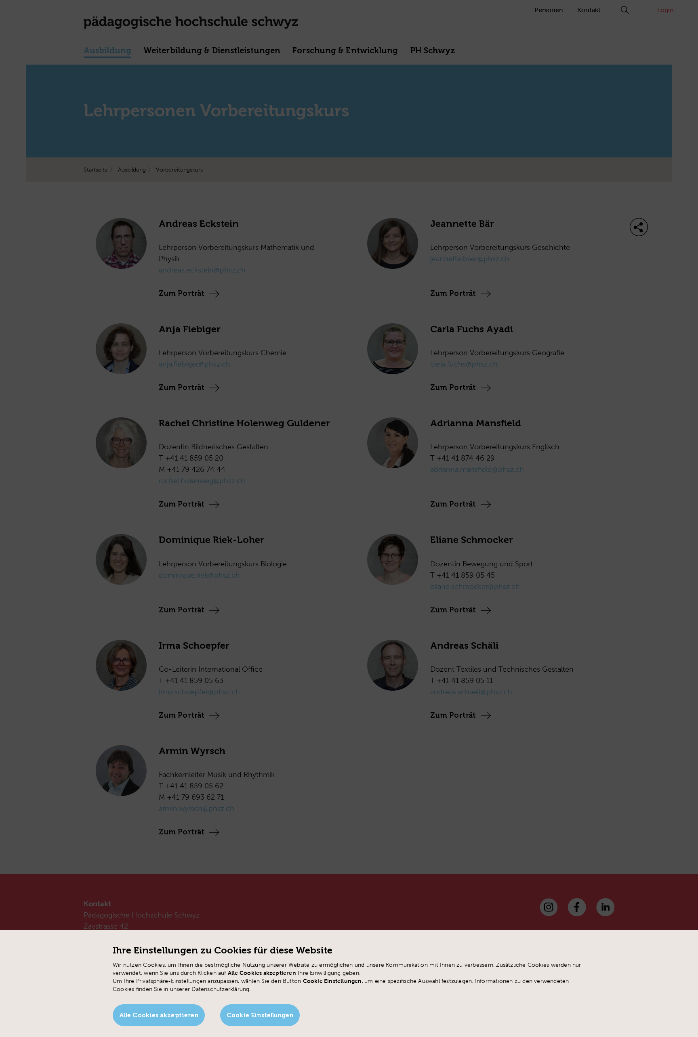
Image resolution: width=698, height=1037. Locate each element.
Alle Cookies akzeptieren (158, 1015)
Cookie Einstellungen (260, 1015)
